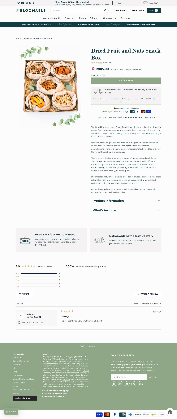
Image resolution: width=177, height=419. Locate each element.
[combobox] (79, 10)
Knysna (76, 382)
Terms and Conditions (22, 390)
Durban (86, 370)
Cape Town (56, 368)
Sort (136, 304)
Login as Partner (22, 398)
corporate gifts (77, 384)
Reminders (121, 10)
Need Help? (153, 3)
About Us (17, 357)
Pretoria (79, 368)
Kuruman (50, 384)
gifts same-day (49, 375)
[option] (50, 86)
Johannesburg (67, 368)
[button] (101, 62)
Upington (68, 382)
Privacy (16, 393)
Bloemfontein (60, 373)
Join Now (118, 3)
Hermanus (84, 382)
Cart (153, 10)
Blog (15, 368)
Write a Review (150, 295)
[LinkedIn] (34, 3)
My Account (138, 10)
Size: (93, 75)
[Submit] (105, 10)
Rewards (17, 364)
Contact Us (18, 375)
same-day (76, 364)
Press (15, 386)
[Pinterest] (30, 3)
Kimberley (47, 373)
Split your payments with (126, 117)
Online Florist (19, 382)
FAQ (15, 372)
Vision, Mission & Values (23, 379)
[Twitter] (18, 3)
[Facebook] (22, 3)
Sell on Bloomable (21, 361)
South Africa (58, 364)
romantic (66, 379)
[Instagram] (26, 3)
